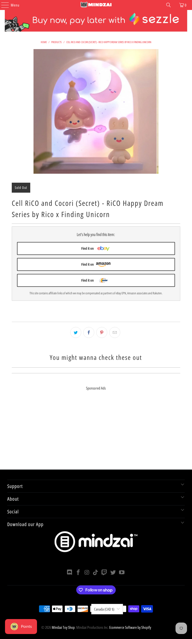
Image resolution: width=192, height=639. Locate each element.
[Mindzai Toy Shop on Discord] (70, 572)
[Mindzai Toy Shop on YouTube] (122, 572)
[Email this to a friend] (114, 332)
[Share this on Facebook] (88, 332)
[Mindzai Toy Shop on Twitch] (104, 572)
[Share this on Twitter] (75, 332)
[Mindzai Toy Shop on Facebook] (78, 572)
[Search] (168, 5)
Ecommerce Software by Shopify (130, 627)
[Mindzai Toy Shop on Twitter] (113, 572)
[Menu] (2, 5)
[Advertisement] (96, 435)
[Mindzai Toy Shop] (96, 5)
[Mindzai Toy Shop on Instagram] (87, 572)
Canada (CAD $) (104, 609)
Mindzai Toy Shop (63, 627)
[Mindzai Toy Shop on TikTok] (96, 572)
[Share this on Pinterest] (101, 332)
